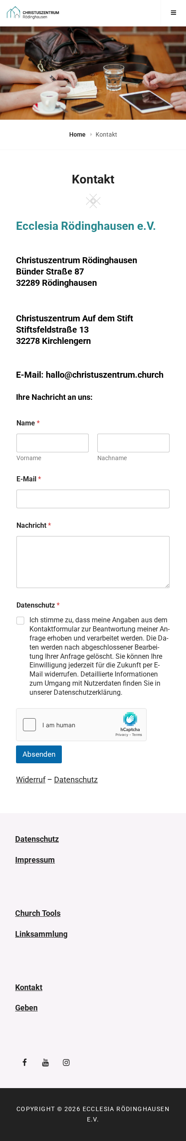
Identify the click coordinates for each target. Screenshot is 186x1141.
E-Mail (28, 479)
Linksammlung (41, 933)
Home (78, 134)
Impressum (35, 859)
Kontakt (28, 987)
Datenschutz (76, 779)
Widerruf (30, 779)
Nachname (112, 457)
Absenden (38, 754)
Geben (26, 1007)
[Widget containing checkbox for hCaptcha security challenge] (81, 724)
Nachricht (33, 525)
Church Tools (38, 913)
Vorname (28, 457)
